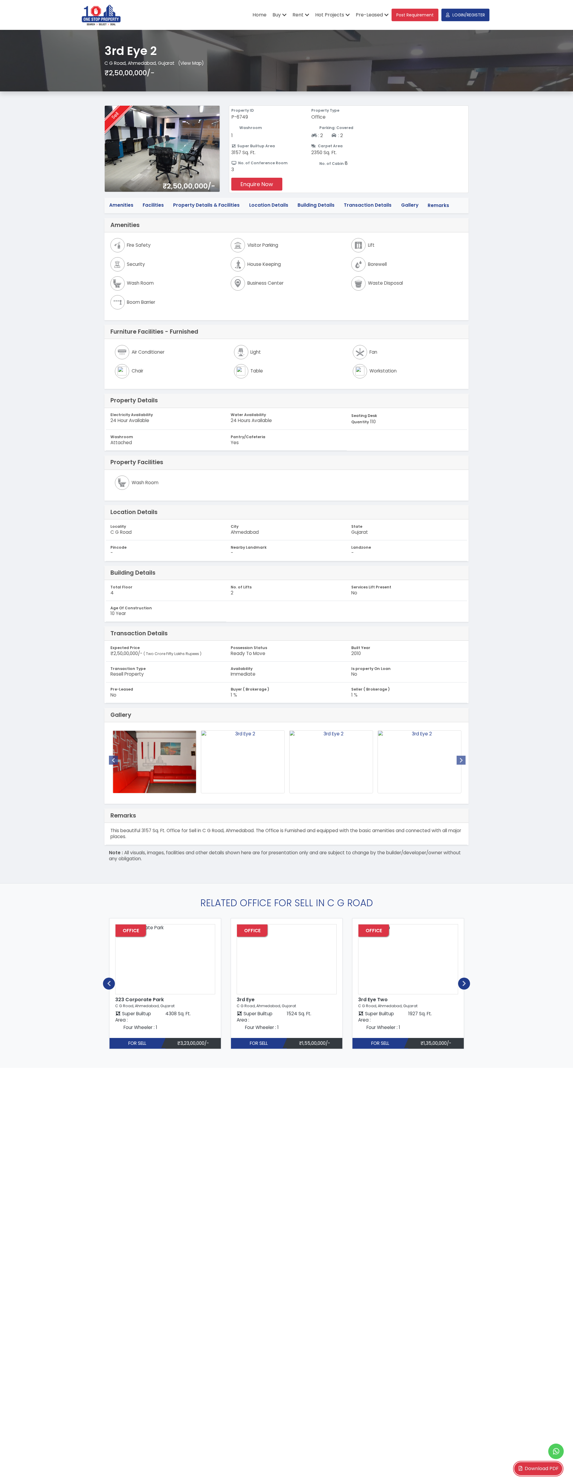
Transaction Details (368, 205)
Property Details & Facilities (206, 205)
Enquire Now (257, 184)
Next (461, 760)
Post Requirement (415, 15)
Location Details (268, 205)
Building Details (316, 205)
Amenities (121, 205)
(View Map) (191, 63)
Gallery (409, 205)
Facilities (153, 205)
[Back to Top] (556, 1469)
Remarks (438, 205)
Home (259, 14)
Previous (113, 760)
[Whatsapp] (556, 1451)
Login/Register (468, 15)
